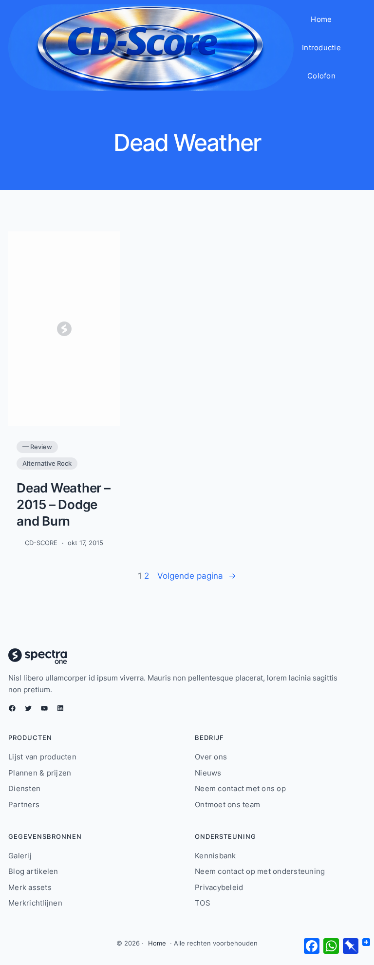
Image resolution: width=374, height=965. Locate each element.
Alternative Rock (47, 463)
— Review (37, 447)
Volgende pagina (196, 575)
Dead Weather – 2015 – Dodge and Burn (64, 504)
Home (157, 943)
